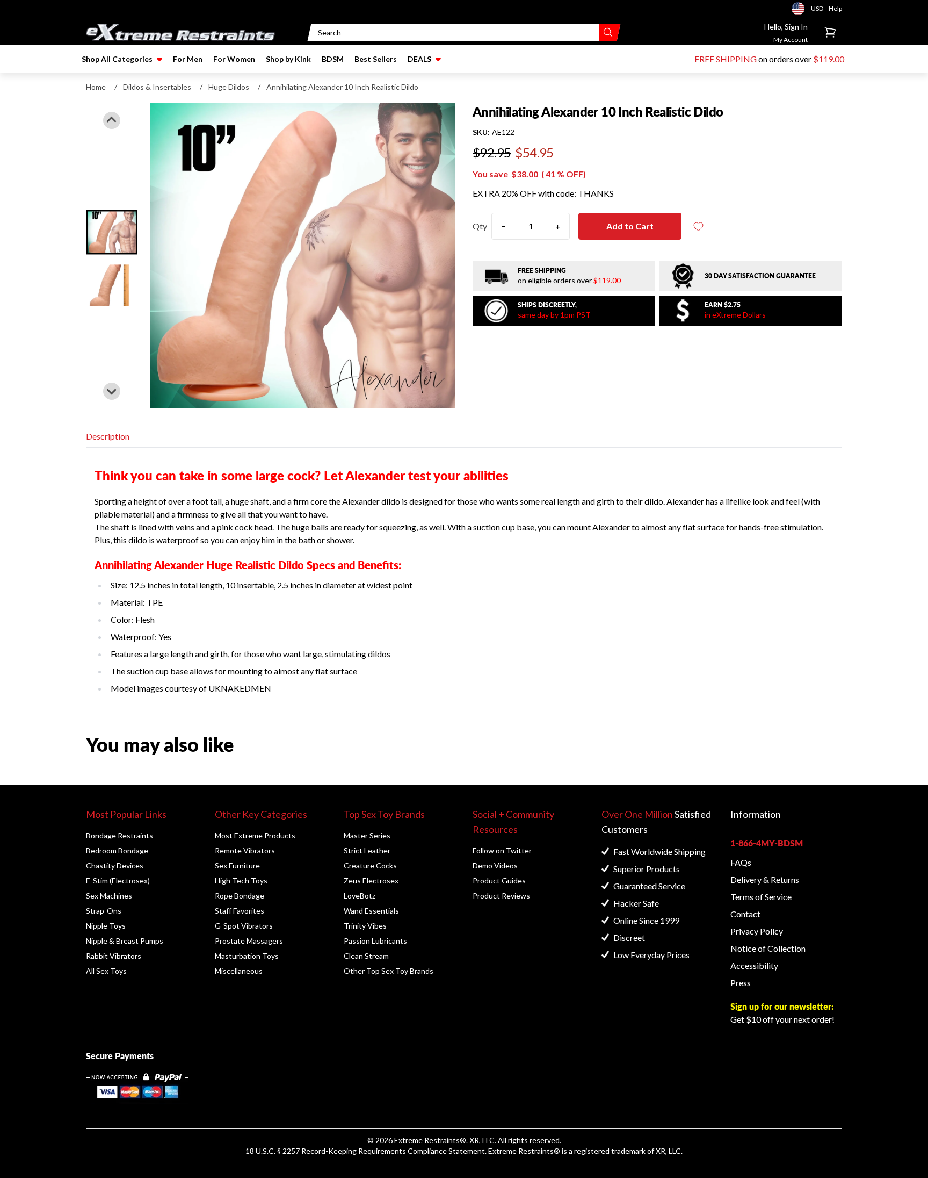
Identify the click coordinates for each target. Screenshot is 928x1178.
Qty (480, 226)
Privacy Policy (756, 931)
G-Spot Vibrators (244, 925)
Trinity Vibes (365, 925)
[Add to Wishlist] (699, 226)
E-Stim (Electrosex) (118, 880)
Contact (745, 914)
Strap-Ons (103, 910)
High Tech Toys (241, 880)
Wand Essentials (371, 910)
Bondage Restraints (119, 835)
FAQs (740, 862)
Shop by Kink (288, 58)
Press (740, 983)
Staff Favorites (239, 910)
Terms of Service (761, 897)
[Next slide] (111, 391)
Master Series (367, 835)
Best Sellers (375, 58)
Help (835, 8)
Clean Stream (366, 955)
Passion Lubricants (375, 940)
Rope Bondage (239, 895)
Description (107, 436)
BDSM (333, 58)
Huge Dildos (228, 86)
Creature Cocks (370, 865)
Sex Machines (109, 895)
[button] (111, 232)
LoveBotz (359, 895)
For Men (187, 58)
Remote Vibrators (245, 850)
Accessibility (754, 965)
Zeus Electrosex (371, 880)
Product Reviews (501, 895)
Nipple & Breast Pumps (124, 940)
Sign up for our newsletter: (781, 1006)
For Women (234, 58)
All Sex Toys (106, 970)
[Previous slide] (111, 120)
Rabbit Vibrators (113, 955)
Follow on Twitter (502, 850)
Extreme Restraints (427, 1140)
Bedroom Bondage (117, 850)
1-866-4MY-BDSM (766, 843)
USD (801, 8)
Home (96, 86)
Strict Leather (367, 850)
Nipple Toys (106, 925)
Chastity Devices (114, 865)
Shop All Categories (117, 58)
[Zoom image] (302, 255)
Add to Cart (630, 226)
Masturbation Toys (247, 955)
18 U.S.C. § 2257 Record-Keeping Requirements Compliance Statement (365, 1150)
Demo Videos (495, 865)
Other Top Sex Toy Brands (388, 970)
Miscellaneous (239, 970)
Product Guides (499, 880)
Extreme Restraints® (524, 1150)
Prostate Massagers (249, 940)
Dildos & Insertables (157, 86)
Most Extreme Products (255, 835)
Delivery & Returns (764, 879)
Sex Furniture (237, 865)
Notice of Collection (768, 948)
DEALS (419, 58)
